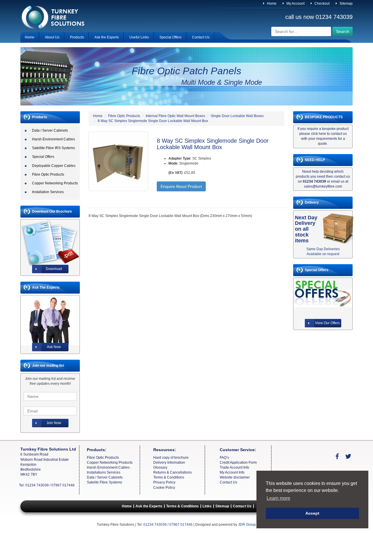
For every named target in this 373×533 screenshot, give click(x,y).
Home (271, 3)
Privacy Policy (164, 482)
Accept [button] (312, 513)
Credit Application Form (238, 462)
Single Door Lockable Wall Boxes (237, 116)
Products (77, 37)
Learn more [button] (278, 498)
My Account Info (232, 472)
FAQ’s (224, 458)
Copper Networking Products (55, 183)
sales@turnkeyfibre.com (323, 186)
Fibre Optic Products (48, 174)
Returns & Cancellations (172, 472)
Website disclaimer (235, 477)
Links (207, 506)
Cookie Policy (164, 488)
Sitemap (346, 3)
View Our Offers (327, 323)
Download (54, 269)
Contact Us (201, 37)
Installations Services (103, 472)
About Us (52, 37)
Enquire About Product (181, 186)
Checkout (322, 3)
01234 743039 (334, 17)
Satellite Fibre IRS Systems (53, 148)
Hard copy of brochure (171, 458)
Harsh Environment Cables (53, 139)
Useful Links (139, 37)
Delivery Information (169, 462)
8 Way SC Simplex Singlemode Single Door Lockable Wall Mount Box (153, 121)
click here (318, 134)
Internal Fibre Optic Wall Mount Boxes (175, 116)
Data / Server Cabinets (50, 130)
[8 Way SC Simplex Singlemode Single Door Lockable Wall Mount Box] (118, 161)
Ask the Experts (106, 37)
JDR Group (247, 525)
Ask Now (54, 347)
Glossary (160, 467)
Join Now (53, 423)
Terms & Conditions (168, 477)
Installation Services (48, 192)
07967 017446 (63, 485)
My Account (295, 3)
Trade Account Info (234, 467)
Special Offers (170, 37)
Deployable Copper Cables (53, 166)
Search (342, 31)
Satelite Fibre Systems (104, 482)
